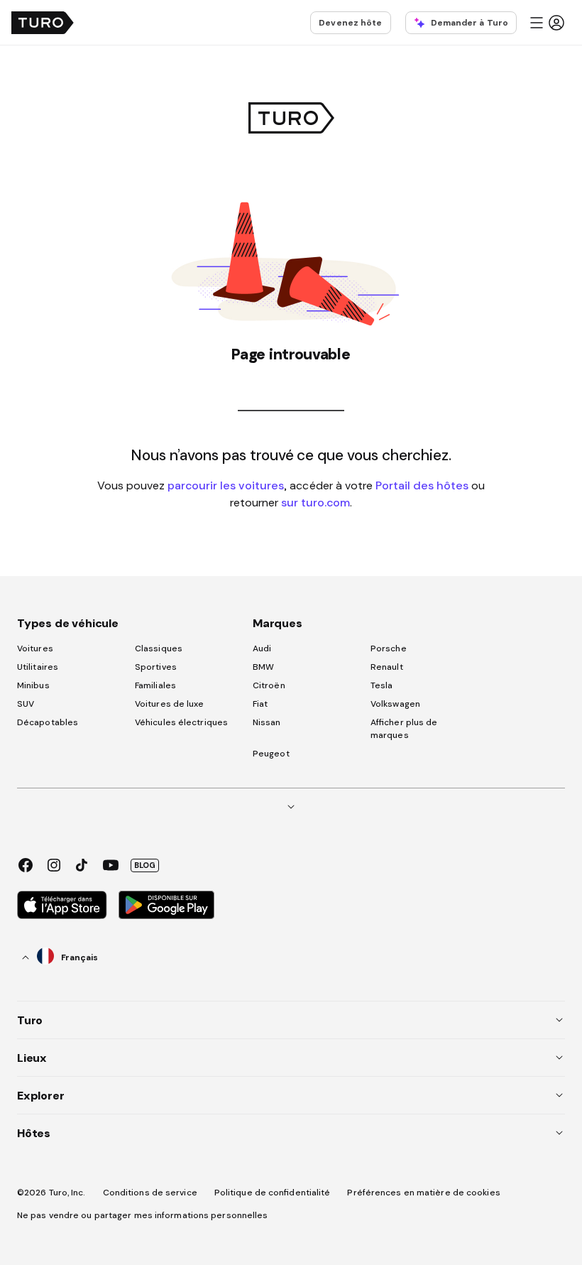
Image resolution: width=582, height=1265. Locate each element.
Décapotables (47, 722)
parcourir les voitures (226, 485)
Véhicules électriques (181, 722)
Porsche (388, 648)
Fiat (260, 704)
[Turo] (42, 22)
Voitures (35, 648)
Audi (262, 648)
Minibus (33, 685)
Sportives (156, 667)
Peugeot (271, 754)
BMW (263, 667)
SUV (25, 704)
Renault (386, 667)
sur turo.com (315, 502)
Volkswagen (395, 704)
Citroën (269, 685)
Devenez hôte (350, 23)
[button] (546, 22)
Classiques (158, 648)
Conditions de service (150, 1193)
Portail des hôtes (421, 485)
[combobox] (60, 957)
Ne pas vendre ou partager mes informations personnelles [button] (142, 1215)
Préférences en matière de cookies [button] (423, 1193)
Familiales (155, 685)
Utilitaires (37, 667)
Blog (144, 865)
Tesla (381, 685)
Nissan (267, 722)
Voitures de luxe (169, 704)
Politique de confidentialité (272, 1193)
